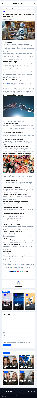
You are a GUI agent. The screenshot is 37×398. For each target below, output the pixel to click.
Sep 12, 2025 (7, 308)
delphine (7, 19)
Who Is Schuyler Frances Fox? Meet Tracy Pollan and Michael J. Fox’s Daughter (10, 382)
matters (28, 50)
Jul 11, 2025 (29, 308)
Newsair (14, 395)
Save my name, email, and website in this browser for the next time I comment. (17, 342)
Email (4, 335)
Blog (4, 11)
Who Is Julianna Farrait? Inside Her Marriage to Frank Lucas (26, 382)
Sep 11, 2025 (18, 308)
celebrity (5, 356)
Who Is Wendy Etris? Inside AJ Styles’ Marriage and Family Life (26, 366)
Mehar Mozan (7, 306)
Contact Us (33, 395)
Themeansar (4, 396)
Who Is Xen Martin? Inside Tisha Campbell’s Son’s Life (10, 366)
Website (4, 339)
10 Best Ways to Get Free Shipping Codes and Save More (29, 305)
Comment (5, 317)
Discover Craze (18, 4)
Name (4, 332)
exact (8, 83)
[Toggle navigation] (3, 3)
